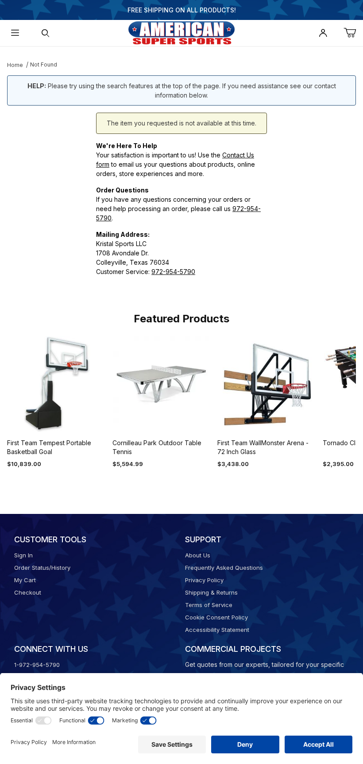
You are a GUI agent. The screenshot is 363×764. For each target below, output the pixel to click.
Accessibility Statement (217, 629)
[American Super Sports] (181, 32)
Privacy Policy (204, 580)
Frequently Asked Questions (224, 567)
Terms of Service (208, 604)
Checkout (27, 592)
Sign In (23, 555)
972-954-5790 (173, 271)
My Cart (25, 580)
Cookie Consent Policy (216, 617)
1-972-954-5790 (37, 664)
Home (15, 65)
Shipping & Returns (211, 592)
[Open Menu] (15, 33)
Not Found (43, 64)
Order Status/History (42, 567)
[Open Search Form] (45, 33)
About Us (197, 555)
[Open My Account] (323, 33)
